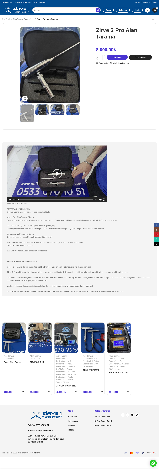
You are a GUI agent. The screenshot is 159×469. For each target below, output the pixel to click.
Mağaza (108, 10)
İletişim (137, 10)
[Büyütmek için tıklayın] (25, 98)
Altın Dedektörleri (102, 417)
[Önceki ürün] (150, 19)
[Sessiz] (100, 200)
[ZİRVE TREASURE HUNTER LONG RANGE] (93, 338)
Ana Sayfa (6, 19)
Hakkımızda (123, 10)
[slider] (55, 199)
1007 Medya (34, 453)
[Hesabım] (147, 10)
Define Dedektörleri (103, 421)
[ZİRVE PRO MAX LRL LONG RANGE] (66, 338)
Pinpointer (71, 366)
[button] (57, 173)
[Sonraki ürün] (155, 19)
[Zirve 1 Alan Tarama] (14, 338)
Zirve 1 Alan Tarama (12, 362)
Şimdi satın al (140, 57)
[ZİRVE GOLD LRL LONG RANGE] (40, 338)
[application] (57, 174)
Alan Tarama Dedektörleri (23, 19)
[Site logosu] (16, 10)
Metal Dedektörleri (103, 426)
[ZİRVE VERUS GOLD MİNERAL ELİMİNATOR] (119, 338)
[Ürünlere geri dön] (153, 19)
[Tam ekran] (104, 200)
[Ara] (98, 10)
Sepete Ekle (117, 57)
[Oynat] (10, 200)
